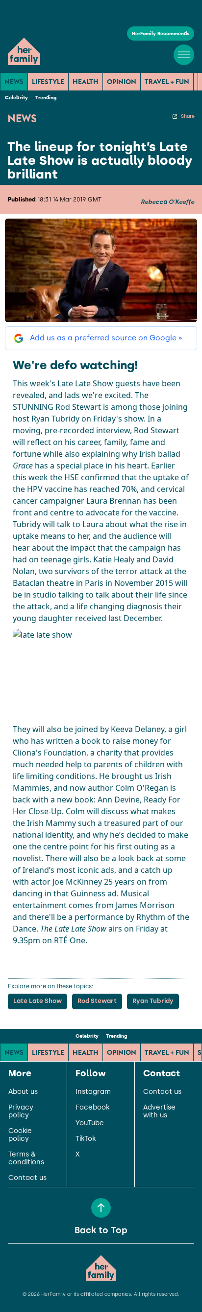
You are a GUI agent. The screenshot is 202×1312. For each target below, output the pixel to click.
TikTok (86, 1139)
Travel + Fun (167, 81)
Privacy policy (20, 1111)
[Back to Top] (101, 1208)
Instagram (93, 1092)
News (14, 81)
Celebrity (16, 97)
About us (23, 1092)
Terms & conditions (26, 1158)
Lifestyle (48, 81)
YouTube (90, 1123)
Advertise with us (159, 1111)
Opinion (121, 81)
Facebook (92, 1108)
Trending (45, 97)
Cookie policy (20, 1135)
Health (86, 81)
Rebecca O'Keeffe (167, 202)
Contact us (27, 1178)
